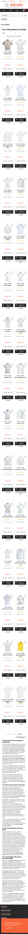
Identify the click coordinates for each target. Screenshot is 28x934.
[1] (5, 56)
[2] (6, 56)
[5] (10, 56)
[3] (7, 56)
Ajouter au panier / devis (7, 120)
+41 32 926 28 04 (11, 1)
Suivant (20, 734)
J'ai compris (9, 928)
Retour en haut (21, 737)
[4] (8, 56)
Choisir (9, 33)
